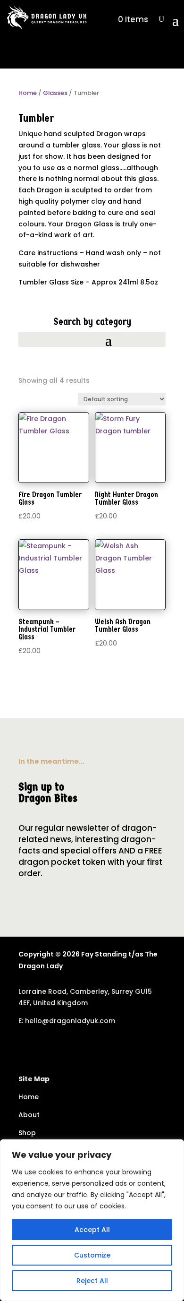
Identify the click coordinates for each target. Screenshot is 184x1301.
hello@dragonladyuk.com (70, 1020)
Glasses (55, 92)
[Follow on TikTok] (44, 1048)
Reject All (92, 1280)
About (29, 1115)
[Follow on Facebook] (25, 1048)
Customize (92, 1255)
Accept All (92, 1229)
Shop (27, 1132)
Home (27, 92)
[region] (92, 1220)
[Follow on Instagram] (63, 1048)
